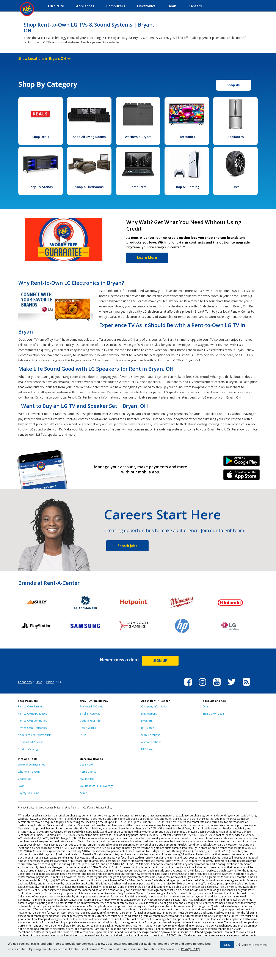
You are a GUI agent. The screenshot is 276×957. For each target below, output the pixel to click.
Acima (83, 793)
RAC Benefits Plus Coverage (96, 786)
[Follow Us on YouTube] (217, 686)
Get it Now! (86, 764)
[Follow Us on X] (231, 686)
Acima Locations (151, 742)
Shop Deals (40, 137)
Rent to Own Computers (32, 721)
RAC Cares (147, 728)
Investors (146, 721)
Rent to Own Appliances (32, 713)
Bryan (50, 682)
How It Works (88, 728)
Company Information (154, 706)
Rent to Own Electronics (32, 728)
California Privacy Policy (97, 807)
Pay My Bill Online (28, 793)
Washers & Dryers (138, 137)
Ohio (39, 682)
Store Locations (150, 735)
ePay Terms (71, 807)
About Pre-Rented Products (34, 735)
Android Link (241, 462)
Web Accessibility (49, 807)
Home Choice (88, 772)
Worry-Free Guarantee (31, 764)
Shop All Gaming (186, 187)
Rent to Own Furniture (31, 706)
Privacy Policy (190, 949)
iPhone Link (242, 476)
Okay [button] (227, 945)
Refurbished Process (30, 742)
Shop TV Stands (41, 187)
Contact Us (24, 779)
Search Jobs (127, 545)
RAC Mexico (87, 779)
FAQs (83, 735)
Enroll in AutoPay (90, 713)
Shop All (233, 85)
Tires (235, 187)
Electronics (187, 137)
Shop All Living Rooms (89, 137)
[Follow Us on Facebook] (188, 686)
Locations (25, 682)
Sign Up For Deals (213, 713)
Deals (206, 706)
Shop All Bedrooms (89, 187)
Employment (149, 713)
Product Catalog (28, 749)
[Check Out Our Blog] (246, 686)
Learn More (147, 257)
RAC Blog (146, 749)
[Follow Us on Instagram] (202, 686)
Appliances (235, 137)
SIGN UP (160, 660)
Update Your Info (90, 721)
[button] (251, 944)
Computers (138, 187)
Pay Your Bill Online (91, 706)
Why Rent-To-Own (29, 772)
